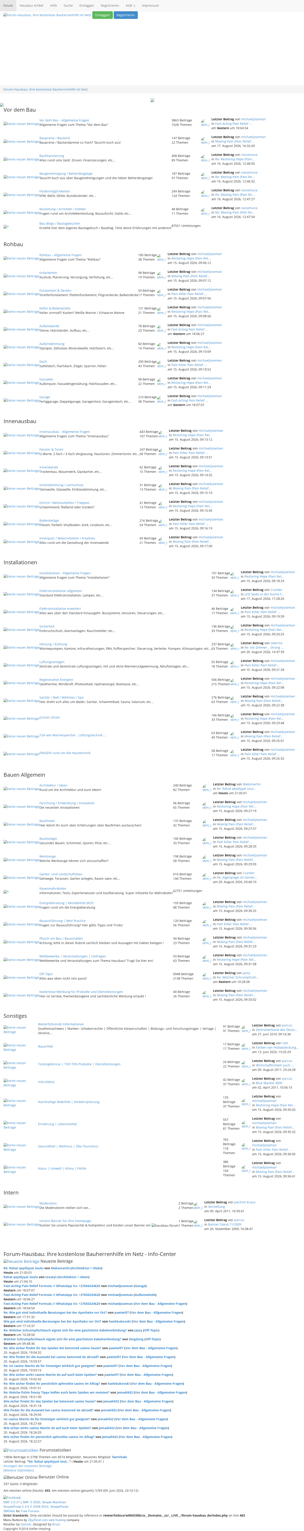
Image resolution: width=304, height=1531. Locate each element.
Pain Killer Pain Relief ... (189, 294)
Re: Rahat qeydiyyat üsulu (23, 1268)
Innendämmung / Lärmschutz (61, 485)
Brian (56, 1524)
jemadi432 (125, 1392)
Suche (68, 5)
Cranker (276, 590)
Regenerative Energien (56, 679)
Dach (43, 361)
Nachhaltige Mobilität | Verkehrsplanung (68, 1102)
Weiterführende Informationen (61, 1024)
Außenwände (49, 326)
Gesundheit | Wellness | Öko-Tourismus (68, 1146)
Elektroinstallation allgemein (60, 591)
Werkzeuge (47, 856)
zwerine (276, 643)
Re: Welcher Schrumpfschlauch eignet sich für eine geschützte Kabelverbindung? (65, 1330)
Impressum (150, 5)
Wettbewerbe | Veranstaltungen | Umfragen (72, 956)
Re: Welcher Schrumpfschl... (238, 977)
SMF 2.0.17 (11, 1502)
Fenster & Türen (51, 449)
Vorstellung (216, 1206)
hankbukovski (120, 1321)
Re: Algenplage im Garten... (237, 877)
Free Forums (30, 1511)
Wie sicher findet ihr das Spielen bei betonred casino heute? (50, 1401)
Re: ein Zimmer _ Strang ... (264, 647)
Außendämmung (52, 344)
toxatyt (51, 1277)
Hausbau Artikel (31, 5)
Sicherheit (47, 626)
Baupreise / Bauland (54, 138)
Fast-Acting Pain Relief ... (233, 123)
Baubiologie (48, 838)
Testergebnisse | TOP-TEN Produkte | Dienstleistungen (79, 1064)
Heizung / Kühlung (53, 644)
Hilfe (53, 5)
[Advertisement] (152, 52)
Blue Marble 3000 (269, 1083)
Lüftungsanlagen (52, 662)
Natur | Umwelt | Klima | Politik (62, 1168)
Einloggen (86, 5)
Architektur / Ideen (53, 785)
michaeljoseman (253, 119)
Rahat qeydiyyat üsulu (21, 1277)
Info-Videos (46, 1082)
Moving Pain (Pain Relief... (234, 141)
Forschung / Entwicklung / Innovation (67, 803)
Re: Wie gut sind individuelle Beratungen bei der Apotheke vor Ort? (55, 1312)
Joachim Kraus (244, 1202)
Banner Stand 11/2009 (224, 1224)
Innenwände (48, 467)
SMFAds (9, 1511)
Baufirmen (47, 821)
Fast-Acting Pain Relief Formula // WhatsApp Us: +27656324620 (52, 1286)
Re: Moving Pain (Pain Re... (235, 177)
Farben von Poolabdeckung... (277, 1047)
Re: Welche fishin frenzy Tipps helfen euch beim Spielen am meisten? (56, 1392)
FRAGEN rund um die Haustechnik (64, 753)
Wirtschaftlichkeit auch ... (275, 1065)
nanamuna (249, 155)
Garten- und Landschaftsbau (60, 874)
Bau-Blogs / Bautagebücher (59, 223)
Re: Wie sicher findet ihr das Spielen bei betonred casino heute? (52, 1348)
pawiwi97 (121, 1312)
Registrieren (110, 5)
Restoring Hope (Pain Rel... (191, 258)
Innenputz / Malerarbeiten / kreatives (67, 538)
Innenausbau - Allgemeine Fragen (64, 432)
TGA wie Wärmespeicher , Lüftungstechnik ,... (73, 735)
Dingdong (136, 1339)
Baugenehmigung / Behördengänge (66, 173)
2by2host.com (38, 1520)
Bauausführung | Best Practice (62, 921)
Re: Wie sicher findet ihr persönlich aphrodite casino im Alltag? (52, 1383)
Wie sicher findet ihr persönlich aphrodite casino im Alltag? (49, 1437)
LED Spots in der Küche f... (264, 594)
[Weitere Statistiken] (19, 1470)
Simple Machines (54, 1502)
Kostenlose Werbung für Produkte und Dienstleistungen (81, 992)
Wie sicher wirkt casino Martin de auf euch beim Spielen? (47, 1428)
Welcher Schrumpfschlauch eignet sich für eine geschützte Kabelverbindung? (62, 1339)
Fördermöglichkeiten (54, 191)
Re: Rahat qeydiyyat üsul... (236, 788)
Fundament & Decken (55, 290)
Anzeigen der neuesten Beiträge (28, 1466)
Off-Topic (46, 974)
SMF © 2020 (31, 1502)
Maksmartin (252, 784)
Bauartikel (45, 1046)
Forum (8, 5)
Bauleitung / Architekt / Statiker (62, 209)
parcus (287, 1025)
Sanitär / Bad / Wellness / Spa (61, 697)
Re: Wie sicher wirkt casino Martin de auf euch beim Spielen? (50, 1375)
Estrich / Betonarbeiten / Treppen (64, 503)
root (285, 1043)
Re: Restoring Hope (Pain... (235, 159)
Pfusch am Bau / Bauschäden (61, 938)
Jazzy (246, 973)
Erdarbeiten (48, 273)
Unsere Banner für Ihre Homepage (65, 1221)
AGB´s (130, 5)
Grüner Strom (49, 717)
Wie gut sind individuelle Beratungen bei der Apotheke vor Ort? (52, 1321)
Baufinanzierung (51, 156)
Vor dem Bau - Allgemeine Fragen (64, 120)
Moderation (48, 1203)
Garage (44, 397)
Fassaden (46, 379)
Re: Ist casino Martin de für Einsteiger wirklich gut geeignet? (50, 1366)
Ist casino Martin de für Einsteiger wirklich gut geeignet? (47, 1419)
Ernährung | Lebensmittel (57, 1124)
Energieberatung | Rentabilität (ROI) (66, 903)
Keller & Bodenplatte (54, 308)
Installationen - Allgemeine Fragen (65, 573)
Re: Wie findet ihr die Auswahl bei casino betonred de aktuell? (51, 1357)
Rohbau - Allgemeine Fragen (60, 255)
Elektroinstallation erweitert (60, 608)
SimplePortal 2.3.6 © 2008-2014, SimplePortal (35, 1506)
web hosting (57, 1520)
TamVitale (119, 1457)
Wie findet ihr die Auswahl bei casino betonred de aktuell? (48, 1410)
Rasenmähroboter (52, 888)
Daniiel (26, 1524)
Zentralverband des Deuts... (277, 1030)
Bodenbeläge (49, 520)
